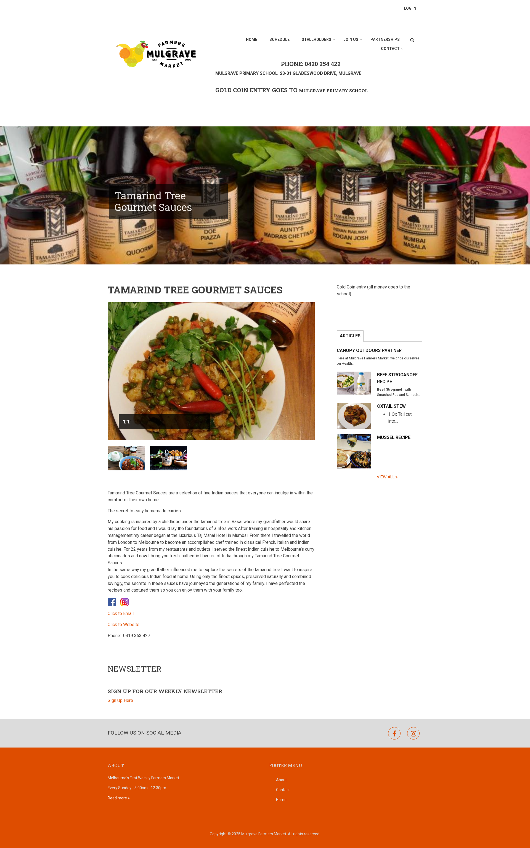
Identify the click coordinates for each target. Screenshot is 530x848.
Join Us (350, 39)
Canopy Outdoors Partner (369, 350)
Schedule (279, 39)
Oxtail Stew (391, 406)
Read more (117, 798)
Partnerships (385, 39)
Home (251, 39)
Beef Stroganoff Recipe (397, 378)
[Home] (156, 53)
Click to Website (123, 624)
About (281, 780)
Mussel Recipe (393, 437)
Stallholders (316, 39)
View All (386, 477)
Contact (390, 48)
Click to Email (121, 613)
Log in (410, 8)
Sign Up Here (120, 700)
